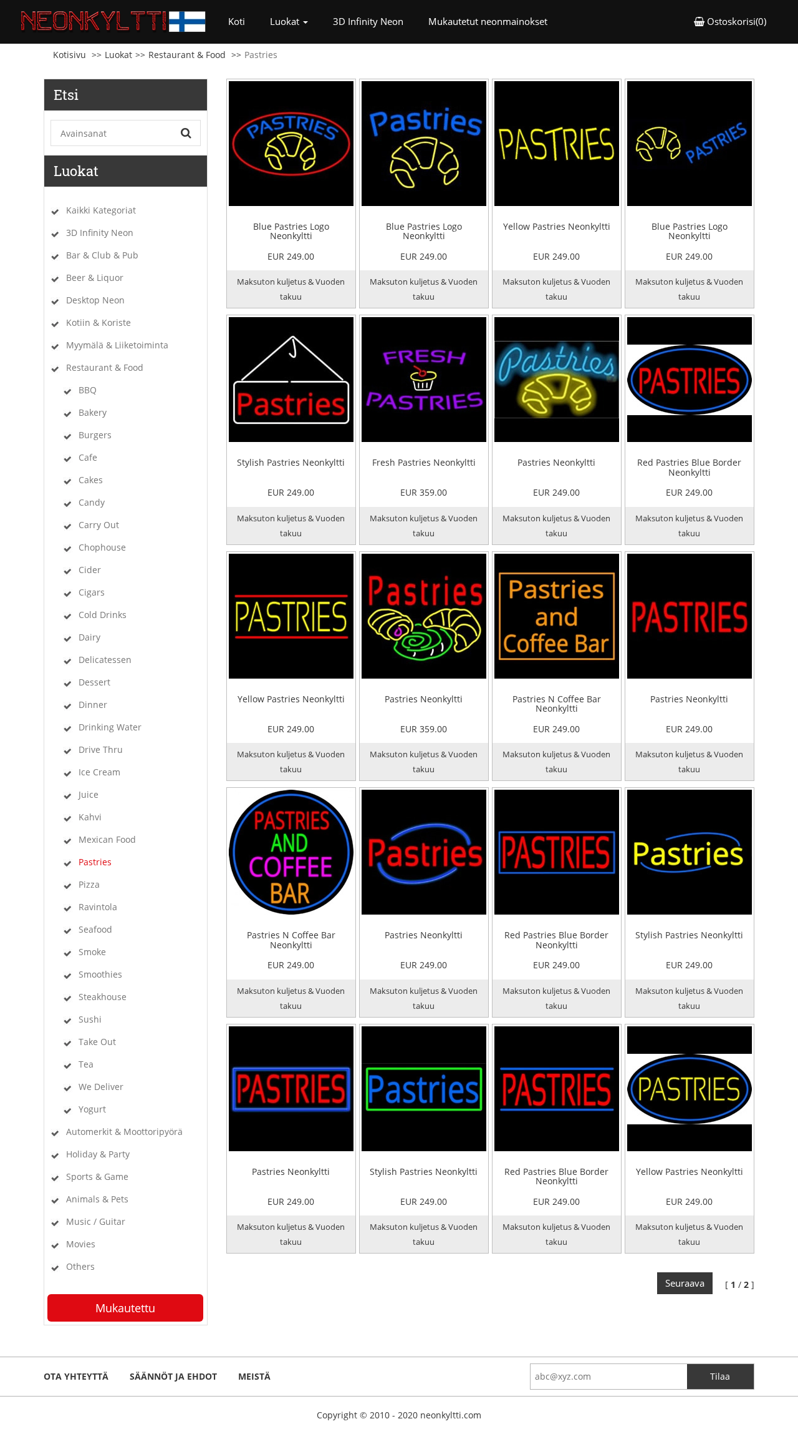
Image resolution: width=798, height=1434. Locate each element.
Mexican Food (107, 839)
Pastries (95, 862)
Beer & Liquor (94, 277)
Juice (89, 794)
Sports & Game (97, 1176)
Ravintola (98, 907)
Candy (92, 502)
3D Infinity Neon (368, 21)
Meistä (254, 1376)
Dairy (89, 637)
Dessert (94, 682)
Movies (80, 1244)
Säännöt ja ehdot (173, 1376)
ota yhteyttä (76, 1376)
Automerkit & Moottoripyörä (124, 1131)
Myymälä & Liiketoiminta (117, 345)
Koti (242, 20)
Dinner (93, 704)
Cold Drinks (103, 615)
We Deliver (101, 1087)
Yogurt (92, 1109)
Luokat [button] (286, 21)
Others (80, 1266)
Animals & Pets (97, 1199)
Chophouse (102, 547)
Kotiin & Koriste (98, 322)
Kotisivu (69, 55)
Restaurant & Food (187, 55)
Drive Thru (101, 749)
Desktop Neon (95, 300)
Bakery (93, 412)
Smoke (92, 952)
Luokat (118, 55)
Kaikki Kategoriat (101, 210)
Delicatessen (105, 659)
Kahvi (90, 817)
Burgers (95, 435)
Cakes (91, 480)
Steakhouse (103, 997)
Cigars (92, 592)
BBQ (88, 390)
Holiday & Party (98, 1154)
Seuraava (684, 1283)
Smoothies (100, 974)
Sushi (90, 1019)
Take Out (97, 1042)
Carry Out (99, 525)
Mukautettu (125, 1307)
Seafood (95, 929)
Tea (86, 1064)
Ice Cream (99, 772)
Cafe (88, 457)
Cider (90, 570)
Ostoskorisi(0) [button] (735, 21)
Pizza (89, 884)
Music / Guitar (95, 1221)
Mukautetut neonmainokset (487, 21)
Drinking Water (110, 727)
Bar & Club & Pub (102, 255)
